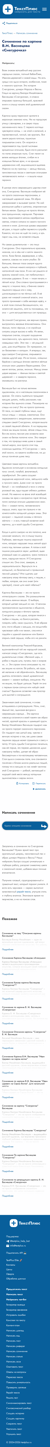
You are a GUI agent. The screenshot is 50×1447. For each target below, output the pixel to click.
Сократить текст (14, 1423)
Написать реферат (15, 1346)
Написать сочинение (27, 33)
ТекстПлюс (7, 33)
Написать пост (13, 1340)
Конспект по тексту (15, 1320)
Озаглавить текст (14, 1366)
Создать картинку (15, 1418)
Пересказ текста (14, 1377)
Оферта (10, 1274)
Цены (9, 1269)
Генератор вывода (15, 1304)
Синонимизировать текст (19, 1403)
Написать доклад (15, 1330)
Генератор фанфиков (16, 1309)
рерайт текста (24, 891)
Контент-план (13, 1325)
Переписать (41, 783)
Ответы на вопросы (16, 1372)
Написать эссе (13, 1361)
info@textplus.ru (18, 1245)
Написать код (13, 1335)
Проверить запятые (16, 1387)
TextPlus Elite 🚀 (14, 1260)
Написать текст (14, 1294)
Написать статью (14, 1356)
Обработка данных (16, 1278)
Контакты (10, 1264)
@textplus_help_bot (20, 1241)
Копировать (24, 783)
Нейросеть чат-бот (16, 1299)
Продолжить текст (16, 1289)
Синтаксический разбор (18, 1408)
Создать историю (15, 1413)
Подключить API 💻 (16, 1252)
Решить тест (12, 1397)
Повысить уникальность (18, 1382)
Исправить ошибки (16, 1315)
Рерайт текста (13, 1392)
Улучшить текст (13, 1434)
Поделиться (11, 23)
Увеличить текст (14, 1429)
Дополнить (40, 788)
